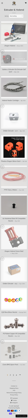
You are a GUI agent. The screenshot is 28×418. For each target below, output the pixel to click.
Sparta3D (16, 406)
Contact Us (14, 386)
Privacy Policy (14, 395)
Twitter (15, 400)
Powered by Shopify (14, 408)
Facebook (15, 398)
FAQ (14, 390)
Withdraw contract (21, 416)
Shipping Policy (14, 388)
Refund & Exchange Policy (14, 392)
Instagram (15, 402)
